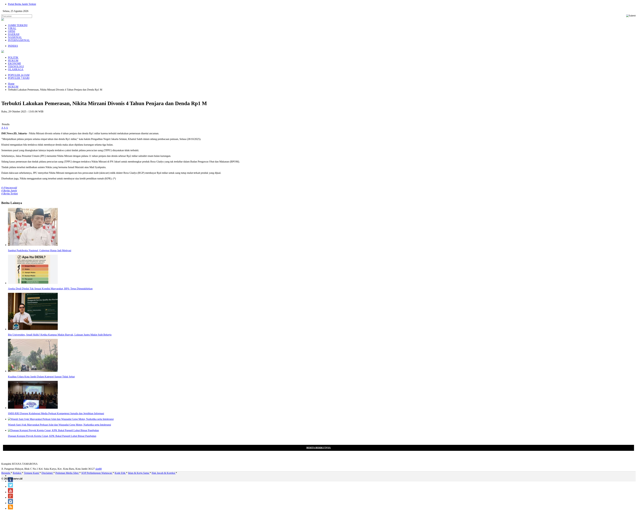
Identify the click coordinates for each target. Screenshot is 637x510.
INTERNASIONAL (19, 40)
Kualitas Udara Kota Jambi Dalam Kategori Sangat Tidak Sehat (41, 376)
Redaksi (17, 473)
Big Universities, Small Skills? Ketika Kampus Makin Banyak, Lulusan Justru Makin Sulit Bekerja (59, 334)
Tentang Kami (31, 473)
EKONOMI (14, 63)
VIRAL (12, 28)
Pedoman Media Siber (67, 473)
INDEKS (13, 45)
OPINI (11, 31)
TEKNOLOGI (16, 66)
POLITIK (13, 57)
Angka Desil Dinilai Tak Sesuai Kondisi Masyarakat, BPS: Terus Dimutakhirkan (50, 288)
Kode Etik (120, 473)
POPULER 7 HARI (18, 78)
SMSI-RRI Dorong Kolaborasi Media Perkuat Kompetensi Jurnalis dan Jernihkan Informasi (56, 413)
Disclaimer (47, 473)
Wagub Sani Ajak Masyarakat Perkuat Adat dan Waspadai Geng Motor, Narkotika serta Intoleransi (59, 424)
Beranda (6, 473)
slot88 (98, 468)
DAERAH (13, 34)
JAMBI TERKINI (17, 25)
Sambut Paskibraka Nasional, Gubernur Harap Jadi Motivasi (39, 250)
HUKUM (13, 60)
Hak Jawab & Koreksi (164, 473)
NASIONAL (15, 37)
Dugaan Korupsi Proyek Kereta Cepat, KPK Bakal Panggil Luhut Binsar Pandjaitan (52, 436)
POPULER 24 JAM (18, 75)
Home (11, 83)
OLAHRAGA (15, 69)
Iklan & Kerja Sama (139, 473)
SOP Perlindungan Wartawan (97, 473)
